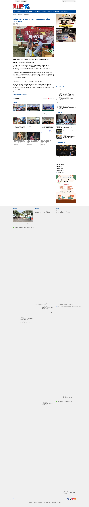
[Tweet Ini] (46, 98)
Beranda (17, 1)
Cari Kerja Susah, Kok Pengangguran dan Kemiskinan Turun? (69, 398)
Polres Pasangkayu (17, 94)
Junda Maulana (60, 172)
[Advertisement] (66, 53)
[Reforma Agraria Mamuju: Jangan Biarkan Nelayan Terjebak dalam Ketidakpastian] (66, 255)
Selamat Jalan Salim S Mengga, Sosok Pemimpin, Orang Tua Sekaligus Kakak (44, 304)
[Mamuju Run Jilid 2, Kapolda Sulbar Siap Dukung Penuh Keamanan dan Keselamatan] (59, 137)
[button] (75, 1)
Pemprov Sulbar (60, 164)
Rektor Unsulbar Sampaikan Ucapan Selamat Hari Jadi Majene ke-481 (66, 103)
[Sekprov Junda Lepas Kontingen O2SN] (66, 119)
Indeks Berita (23, 1)
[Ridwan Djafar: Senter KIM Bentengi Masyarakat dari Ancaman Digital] (48, 107)
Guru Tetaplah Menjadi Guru (25, 322)
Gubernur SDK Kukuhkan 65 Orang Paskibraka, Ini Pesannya (66, 99)
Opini (62, 11)
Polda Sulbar (59, 166)
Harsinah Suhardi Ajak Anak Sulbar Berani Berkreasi (67, 108)
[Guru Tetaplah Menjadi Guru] (15, 323)
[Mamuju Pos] (21, 6)
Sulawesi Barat (20, 11)
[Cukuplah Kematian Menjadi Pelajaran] (66, 150)
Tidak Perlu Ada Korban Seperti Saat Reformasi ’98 (26, 319)
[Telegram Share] (51, 98)
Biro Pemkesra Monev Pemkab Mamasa (33, 126)
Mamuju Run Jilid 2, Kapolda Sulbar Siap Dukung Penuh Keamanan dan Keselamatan (69, 137)
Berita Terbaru (16, 17)
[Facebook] (68, 499)
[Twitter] (71, 499)
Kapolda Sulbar (60, 168)
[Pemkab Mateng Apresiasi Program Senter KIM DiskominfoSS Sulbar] (33, 107)
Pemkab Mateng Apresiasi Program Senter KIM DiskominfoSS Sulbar (32, 113)
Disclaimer (54, 502)
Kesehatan (49, 11)
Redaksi (30, 502)
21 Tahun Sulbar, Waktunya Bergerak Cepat (47, 404)
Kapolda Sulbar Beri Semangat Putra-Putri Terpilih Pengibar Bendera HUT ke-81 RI (67, 95)
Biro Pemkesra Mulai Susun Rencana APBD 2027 (18, 112)
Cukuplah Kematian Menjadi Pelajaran (64, 156)
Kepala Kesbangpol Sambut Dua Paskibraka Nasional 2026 (65, 90)
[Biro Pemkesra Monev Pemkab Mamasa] (33, 120)
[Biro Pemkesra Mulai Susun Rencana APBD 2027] (19, 107)
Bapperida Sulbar (60, 170)
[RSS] (75, 499)
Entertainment (56, 11)
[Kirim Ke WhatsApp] (53, 98)
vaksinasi (25, 94)
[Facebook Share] (44, 98)
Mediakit (59, 502)
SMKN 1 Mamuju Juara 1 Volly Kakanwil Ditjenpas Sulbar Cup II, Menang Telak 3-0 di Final (69, 131)
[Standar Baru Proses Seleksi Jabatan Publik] (37, 308)
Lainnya (66, 11)
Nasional (26, 11)
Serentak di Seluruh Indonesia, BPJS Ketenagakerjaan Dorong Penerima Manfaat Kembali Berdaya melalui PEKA (48, 126)
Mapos (17, 23)
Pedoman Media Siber (37, 502)
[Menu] (14, 1)
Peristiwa (31, 11)
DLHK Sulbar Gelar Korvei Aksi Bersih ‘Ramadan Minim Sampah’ (22, 224)
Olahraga (44, 11)
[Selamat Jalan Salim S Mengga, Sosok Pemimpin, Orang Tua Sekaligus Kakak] (44, 255)
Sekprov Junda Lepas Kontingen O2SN (64, 127)
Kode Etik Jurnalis (46, 502)
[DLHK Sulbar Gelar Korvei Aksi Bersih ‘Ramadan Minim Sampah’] (23, 216)
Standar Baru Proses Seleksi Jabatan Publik (47, 308)
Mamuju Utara (26, 17)
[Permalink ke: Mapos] (14, 23)
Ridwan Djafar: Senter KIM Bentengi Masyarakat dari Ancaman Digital (47, 113)
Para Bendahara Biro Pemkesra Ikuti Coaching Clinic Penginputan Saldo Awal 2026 (19, 126)
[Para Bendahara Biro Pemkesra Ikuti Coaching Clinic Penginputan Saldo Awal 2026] (19, 120)
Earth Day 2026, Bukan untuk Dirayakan (69, 493)
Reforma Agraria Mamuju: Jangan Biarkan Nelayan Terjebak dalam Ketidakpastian (65, 304)
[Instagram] (73, 499)
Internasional (37, 11)
